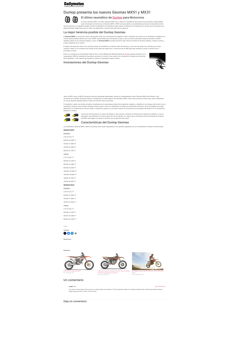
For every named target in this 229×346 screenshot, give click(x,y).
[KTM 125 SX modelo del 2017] (80, 261)
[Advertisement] (114, 81)
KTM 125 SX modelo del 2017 (72, 271)
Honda (127, 54)
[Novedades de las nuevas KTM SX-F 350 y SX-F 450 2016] (148, 261)
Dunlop (117, 17)
